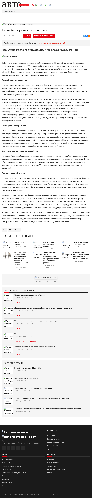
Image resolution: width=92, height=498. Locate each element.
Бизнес (27, 36)
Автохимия (6, 463)
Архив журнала (52, 449)
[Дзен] (18, 448)
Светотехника (7, 476)
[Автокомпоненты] (15, 4)
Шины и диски (7, 482)
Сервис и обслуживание (56, 469)
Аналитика (51, 476)
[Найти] (88, 11)
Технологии (51, 466)
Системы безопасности (10, 486)
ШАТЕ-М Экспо (14, 230)
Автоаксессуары (8, 459)
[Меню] (4, 16)
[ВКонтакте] (86, 36)
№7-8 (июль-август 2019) (43, 36)
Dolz (4, 230)
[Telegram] (84, 36)
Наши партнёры (53, 445)
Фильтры (5, 479)
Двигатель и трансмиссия (11, 466)
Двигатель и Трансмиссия (25, 341)
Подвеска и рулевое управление (14, 473)
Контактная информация (56, 442)
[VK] (13, 448)
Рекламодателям (53, 439)
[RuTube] (4, 448)
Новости (50, 459)
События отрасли (53, 463)
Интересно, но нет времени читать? (51, 43)
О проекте (51, 436)
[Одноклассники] (89, 36)
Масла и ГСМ (6, 469)
